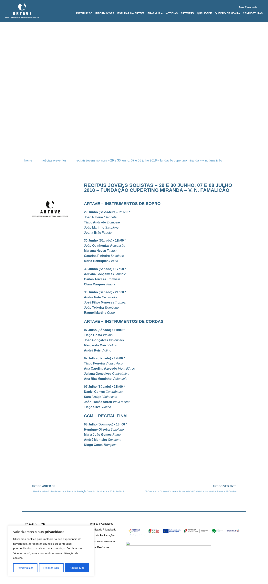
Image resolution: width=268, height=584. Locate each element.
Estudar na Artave (131, 13)
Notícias (172, 13)
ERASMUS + (155, 13)
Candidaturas (253, 13)
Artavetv (187, 13)
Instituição (84, 13)
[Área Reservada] (261, 6)
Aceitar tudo (77, 567)
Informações (104, 13)
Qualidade (204, 13)
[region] (51, 550)
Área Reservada (248, 7)
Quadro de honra (227, 13)
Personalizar (25, 567)
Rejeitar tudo (51, 567)
